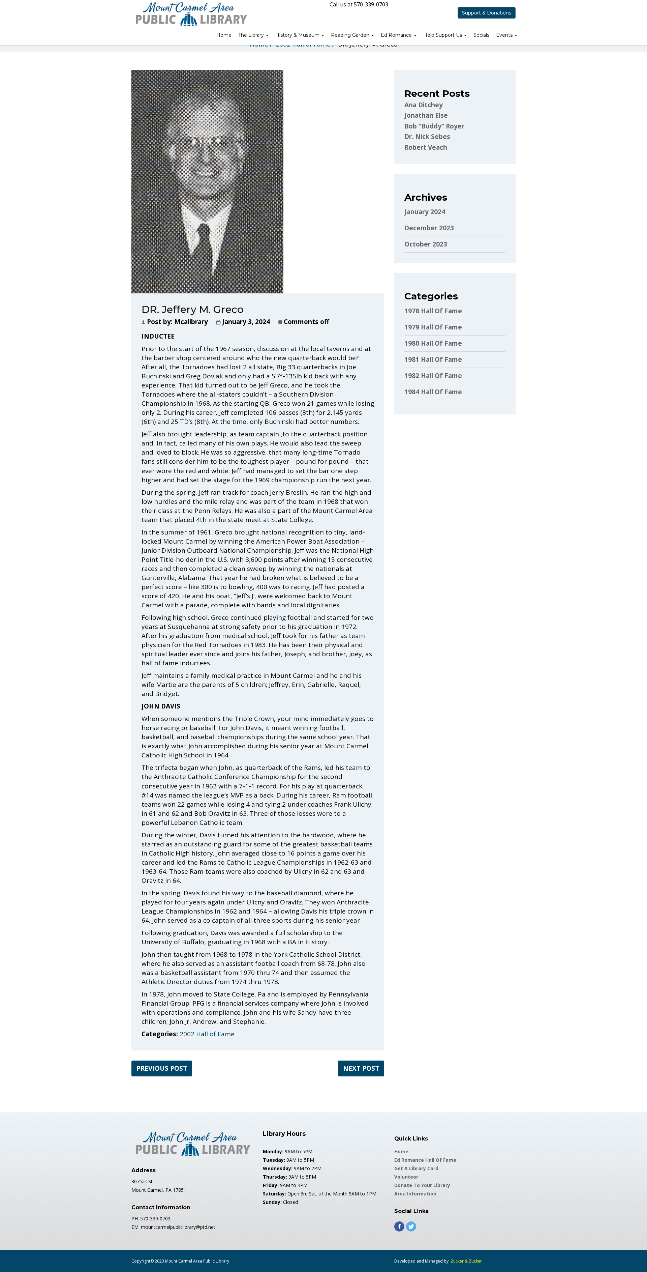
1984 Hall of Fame (433, 391)
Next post (361, 1068)
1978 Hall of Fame (433, 311)
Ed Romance (397, 35)
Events (505, 35)
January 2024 (424, 211)
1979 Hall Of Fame (433, 327)
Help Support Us (443, 35)
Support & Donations (486, 13)
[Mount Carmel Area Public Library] (190, 13)
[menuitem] (224, 36)
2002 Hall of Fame (207, 1034)
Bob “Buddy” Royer (434, 126)
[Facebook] (399, 1226)
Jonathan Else (426, 115)
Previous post (161, 1068)
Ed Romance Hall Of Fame (425, 1160)
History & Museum (298, 35)
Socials (481, 35)
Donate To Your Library (422, 1185)
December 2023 (429, 228)
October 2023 (425, 244)
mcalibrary (191, 321)
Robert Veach (425, 147)
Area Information (415, 1193)
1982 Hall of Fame (433, 375)
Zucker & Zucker (466, 1261)
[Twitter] (411, 1226)
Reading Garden (351, 35)
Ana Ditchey (423, 104)
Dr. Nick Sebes (427, 136)
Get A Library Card (416, 1168)
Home (224, 35)
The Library (251, 35)
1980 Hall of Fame (433, 343)
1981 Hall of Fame (433, 359)
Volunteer (406, 1177)
